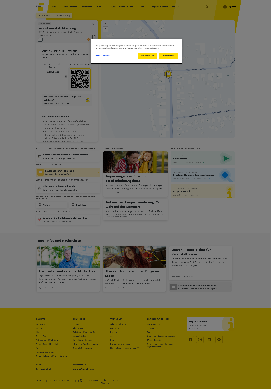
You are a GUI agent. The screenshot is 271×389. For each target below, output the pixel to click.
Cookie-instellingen (103, 56)
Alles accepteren (147, 56)
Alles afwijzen (168, 56)
